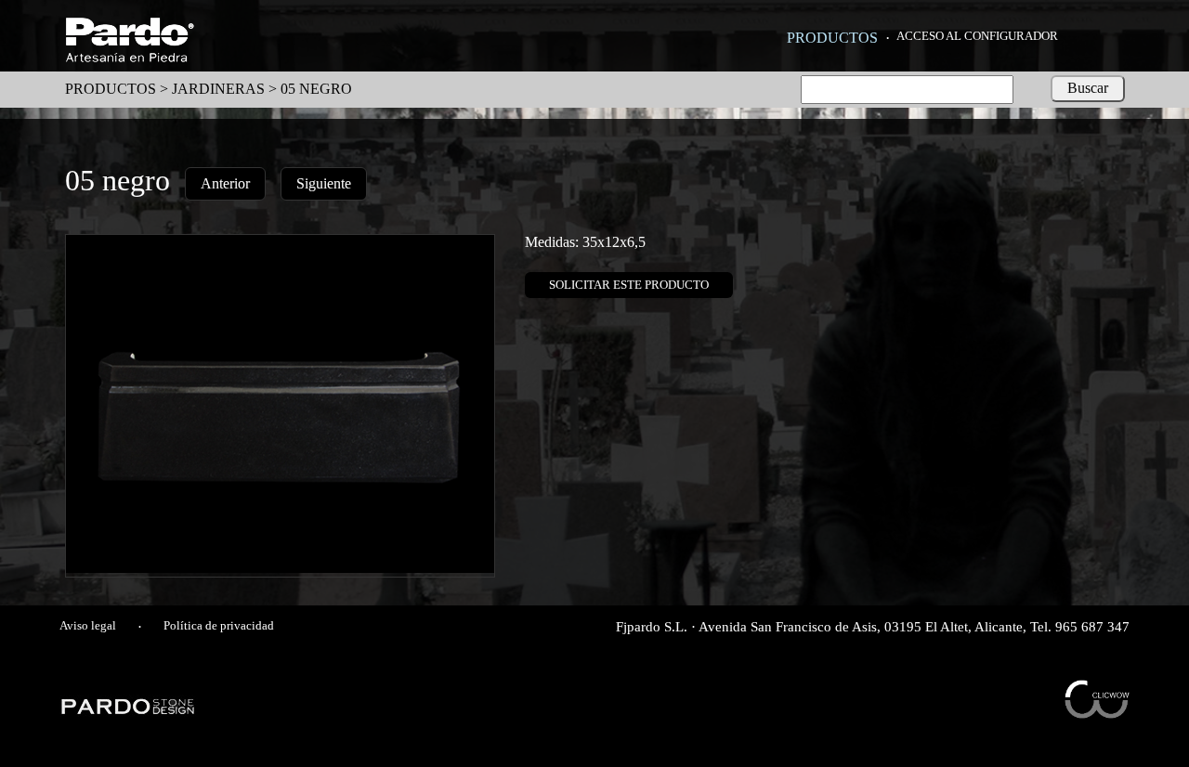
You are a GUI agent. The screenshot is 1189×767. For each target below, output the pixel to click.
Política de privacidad (218, 625)
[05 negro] (280, 568)
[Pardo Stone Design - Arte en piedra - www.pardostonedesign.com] (128, 712)
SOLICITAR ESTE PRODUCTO (629, 285)
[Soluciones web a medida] (1097, 714)
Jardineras (218, 89)
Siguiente (323, 183)
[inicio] (129, 57)
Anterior (225, 183)
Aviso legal (87, 625)
